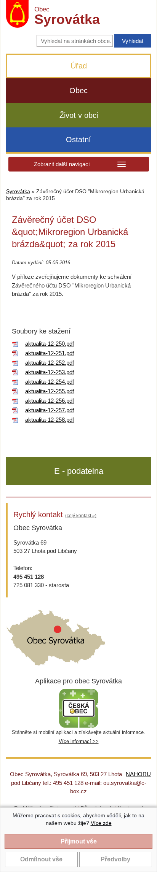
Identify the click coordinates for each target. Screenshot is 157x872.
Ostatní (78, 139)
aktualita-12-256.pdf (49, 400)
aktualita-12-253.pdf (49, 372)
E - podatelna (78, 471)
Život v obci (78, 115)
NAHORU (138, 774)
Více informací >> (79, 741)
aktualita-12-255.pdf (49, 391)
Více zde (101, 823)
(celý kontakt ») (80, 515)
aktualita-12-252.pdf (49, 362)
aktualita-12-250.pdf (49, 343)
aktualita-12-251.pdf (49, 353)
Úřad (78, 66)
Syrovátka (18, 191)
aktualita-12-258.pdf (49, 419)
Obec (78, 90)
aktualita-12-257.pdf (49, 410)
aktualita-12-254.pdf (49, 381)
